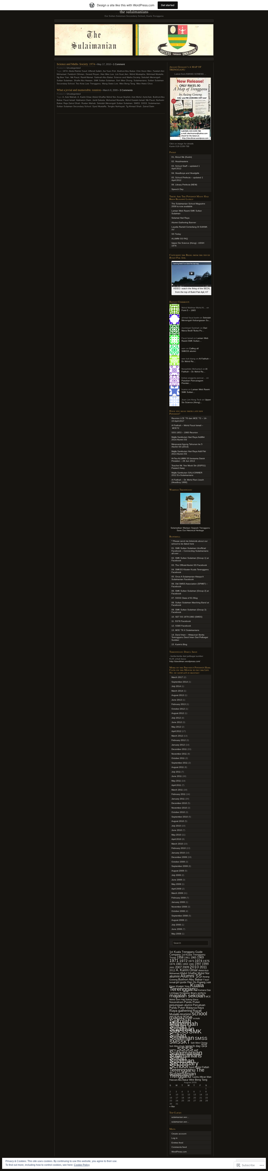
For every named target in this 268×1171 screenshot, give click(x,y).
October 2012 (178, 709)
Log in (174, 1138)
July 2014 (176, 686)
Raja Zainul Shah (71, 103)
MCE (208, 996)
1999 (205, 964)
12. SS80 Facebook (181, 626)
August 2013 (177, 695)
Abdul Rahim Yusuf (78, 71)
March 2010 (177, 844)
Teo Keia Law (82, 83)
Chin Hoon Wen (144, 71)
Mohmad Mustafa (155, 74)
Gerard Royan (92, 74)
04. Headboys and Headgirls (185, 173)
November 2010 (179, 808)
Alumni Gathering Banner (183, 222)
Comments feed (179, 1147)
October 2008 (178, 911)
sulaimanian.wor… (180, 1117)
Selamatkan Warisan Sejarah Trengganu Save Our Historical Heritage (190, 529)
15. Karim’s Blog (179, 644)
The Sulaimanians (134, 11)
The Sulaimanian (186, 1071)
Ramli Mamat (87, 77)
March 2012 (177, 736)
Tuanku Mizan (199, 1077)
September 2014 (179, 682)
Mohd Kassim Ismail (134, 100)
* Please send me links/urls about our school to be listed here (189, 542)
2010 (194, 967)
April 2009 (176, 889)
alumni (174, 976)
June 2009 (176, 880)
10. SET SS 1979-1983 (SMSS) (186, 617)
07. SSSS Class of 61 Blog (184, 598)
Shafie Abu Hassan (83, 80)
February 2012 (178, 740)
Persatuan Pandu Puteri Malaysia (187, 1007)
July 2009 (176, 875)
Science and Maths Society (127, 77)
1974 (65, 71)
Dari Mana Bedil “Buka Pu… (194, 329)
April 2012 (176, 731)
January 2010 (178, 853)
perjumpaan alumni (180, 1005)
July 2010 (176, 826)
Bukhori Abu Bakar (126, 71)
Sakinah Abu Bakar (103, 77)
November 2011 (179, 754)
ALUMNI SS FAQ (179, 238)
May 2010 (176, 835)
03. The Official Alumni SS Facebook (189, 565)
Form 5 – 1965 (189, 310)
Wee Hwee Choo (144, 83)
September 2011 (179, 763)
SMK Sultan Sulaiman (104, 80)
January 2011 (178, 799)
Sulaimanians (140, 80)
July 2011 (176, 772)
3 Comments (126, 90)
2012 (172, 970)
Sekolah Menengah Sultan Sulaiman (115, 103)
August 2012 (177, 713)
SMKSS (178, 1031)
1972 (183, 961)
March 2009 (177, 893)
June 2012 (176, 722)
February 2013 (178, 704)
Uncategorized (74, 68)
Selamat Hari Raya (180, 218)
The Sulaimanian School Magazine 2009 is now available (188, 205)
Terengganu (182, 1070)
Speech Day (177, 189)
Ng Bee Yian (63, 77)
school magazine (188, 1015)
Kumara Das (204, 990)
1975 (206, 961)
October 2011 (178, 758)
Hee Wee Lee (107, 74)
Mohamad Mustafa (115, 100)
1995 (191, 964)
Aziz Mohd (136, 97)
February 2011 (178, 794)
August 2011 (177, 767)
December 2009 (179, 857)
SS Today (176, 234)
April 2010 (176, 839)
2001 (171, 967)
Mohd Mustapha (137, 74)
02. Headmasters (179, 161)
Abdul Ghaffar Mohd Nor (104, 97)
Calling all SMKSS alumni (190, 349)
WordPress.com (179, 1152)
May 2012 (176, 727)
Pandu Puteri (192, 1002)
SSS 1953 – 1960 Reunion (184, 432)
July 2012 (176, 718)
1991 (179, 964)
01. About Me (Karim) (181, 157)
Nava (195, 999)
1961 (187, 957)
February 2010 (178, 848)
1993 (185, 964)
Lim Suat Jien (121, 74)
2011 (203, 967)
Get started (167, 5)
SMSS (137, 103)
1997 (198, 964)
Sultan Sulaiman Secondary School (74, 106)
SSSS (144, 103)
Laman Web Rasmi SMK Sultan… (195, 339)
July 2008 (176, 925)
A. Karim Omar (84, 97)
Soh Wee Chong (124, 80)
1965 (193, 957)
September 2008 (179, 916)
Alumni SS (191, 976)
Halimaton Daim (83, 100)
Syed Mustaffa (99, 106)
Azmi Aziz (147, 97)
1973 (191, 961)
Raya (200, 1007)
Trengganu (95, 83)
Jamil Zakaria (98, 100)
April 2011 (176, 785)
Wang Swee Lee (110, 83)
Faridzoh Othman (76, 74)
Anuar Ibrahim (123, 97)
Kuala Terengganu (186, 987)
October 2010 (178, 812)
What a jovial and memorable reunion (79, 90)
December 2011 (179, 749)
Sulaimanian (154, 103)
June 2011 (176, 776)
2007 (178, 967)
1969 (200, 957)
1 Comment (119, 64)
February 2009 (178, 898)
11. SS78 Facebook (181, 621)
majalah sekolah (187, 995)
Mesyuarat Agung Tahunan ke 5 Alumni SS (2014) (186, 445)
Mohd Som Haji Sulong (180, 999)
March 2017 (177, 677)
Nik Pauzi (74, 77)
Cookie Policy (82, 1164)
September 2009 (179, 866)
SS (204, 1045)
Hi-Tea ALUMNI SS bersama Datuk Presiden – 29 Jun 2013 (188, 459)
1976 (172, 964)
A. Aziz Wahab (69, 97)
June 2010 (176, 830)
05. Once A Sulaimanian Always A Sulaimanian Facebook (187, 577)
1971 (174, 960)
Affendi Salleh (95, 71)
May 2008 (176, 934)
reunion (185, 1014)
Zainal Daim (148, 106)
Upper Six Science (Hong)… (196, 401)
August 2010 (177, 821)
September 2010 (179, 817)
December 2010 (179, 803)
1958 (180, 957)
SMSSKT (179, 1042)
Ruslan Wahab (88, 103)
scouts (196, 1018)
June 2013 (176, 700)
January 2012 (178, 745)
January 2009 (178, 902)
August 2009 (177, 871)
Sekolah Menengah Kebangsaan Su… (196, 319)
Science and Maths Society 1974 (76, 64)
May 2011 (176, 781)
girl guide (181, 982)
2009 (185, 967)
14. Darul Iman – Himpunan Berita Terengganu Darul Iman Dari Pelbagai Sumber (189, 637)
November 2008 (179, 907)
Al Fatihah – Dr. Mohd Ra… (194, 370)
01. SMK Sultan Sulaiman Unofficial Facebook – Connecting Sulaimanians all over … (189, 551)
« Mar (172, 1106)
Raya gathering (180, 1010)
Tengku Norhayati (116, 106)
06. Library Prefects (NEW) (184, 184)
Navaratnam (176, 1002)
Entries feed (177, 1143)
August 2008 (177, 920)
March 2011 (177, 790)
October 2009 (178, 862)
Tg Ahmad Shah (134, 106)
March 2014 (177, 691)
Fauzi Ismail (69, 100)
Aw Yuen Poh (109, 71)
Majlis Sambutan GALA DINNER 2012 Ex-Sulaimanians (186, 474)
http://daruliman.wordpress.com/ (184, 661)
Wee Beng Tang (127, 83)
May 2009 (176, 884)
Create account (178, 1134)
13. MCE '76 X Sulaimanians (185, 630)
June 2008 (176, 929)
